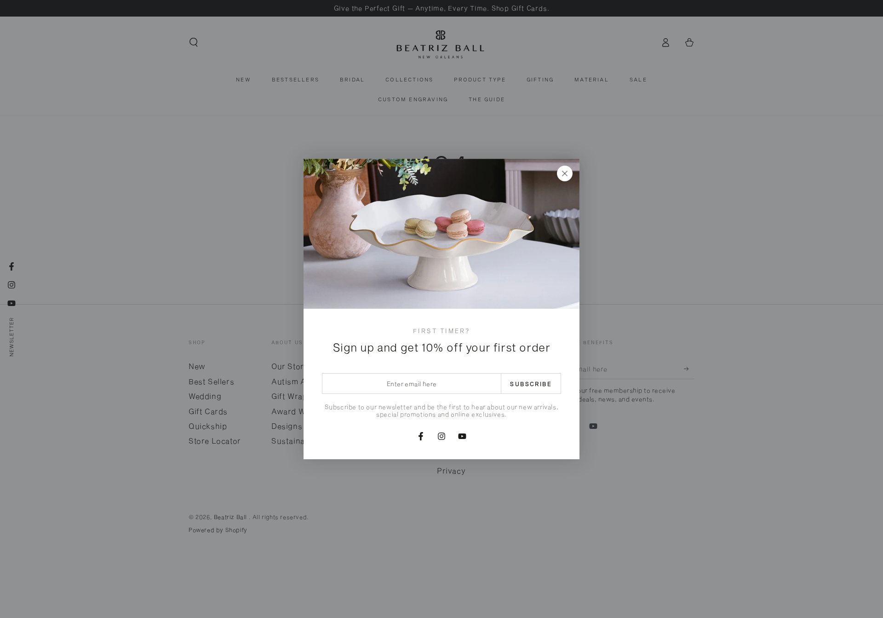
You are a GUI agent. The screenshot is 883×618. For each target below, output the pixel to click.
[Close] (565, 173)
